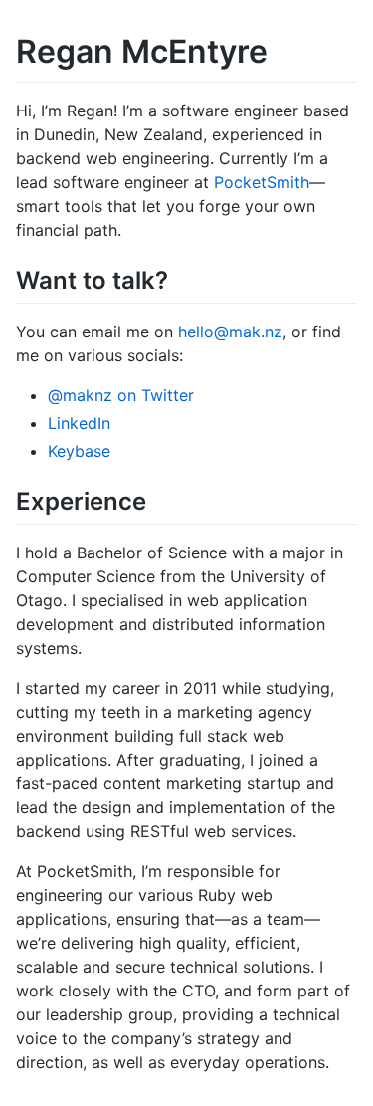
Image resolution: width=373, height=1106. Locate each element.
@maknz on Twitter (121, 395)
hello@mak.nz (230, 331)
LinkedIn (79, 423)
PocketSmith (261, 182)
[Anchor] (180, 278)
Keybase (79, 451)
